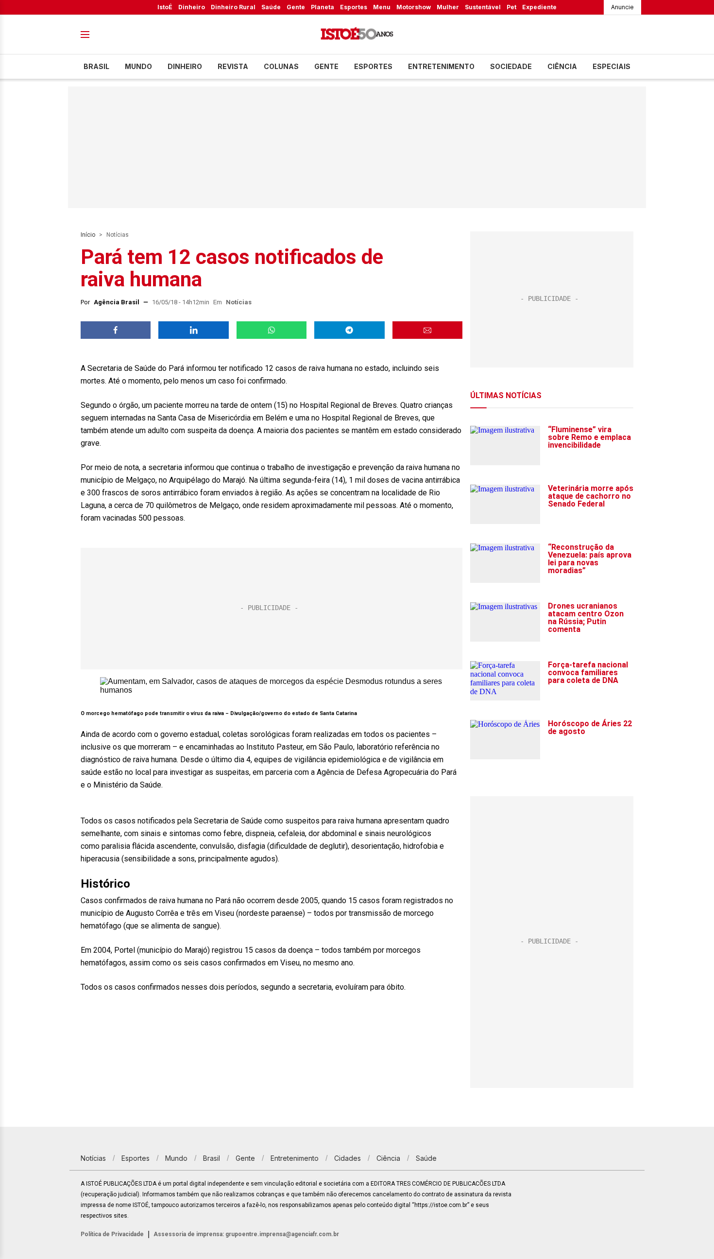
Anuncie (622, 7)
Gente (296, 7)
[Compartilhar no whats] (271, 330)
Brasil (96, 66)
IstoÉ (164, 7)
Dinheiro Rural (233, 7)
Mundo (138, 66)
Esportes (353, 7)
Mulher (448, 7)
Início (88, 234)
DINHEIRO (185, 66)
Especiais (611, 66)
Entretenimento (441, 66)
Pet (511, 7)
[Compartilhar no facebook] (116, 330)
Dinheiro (191, 7)
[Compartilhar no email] (427, 330)
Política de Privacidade (112, 1234)
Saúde (271, 7)
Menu (382, 7)
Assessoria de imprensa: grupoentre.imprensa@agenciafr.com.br (246, 1234)
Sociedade (511, 66)
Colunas (281, 66)
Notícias (117, 234)
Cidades (347, 1158)
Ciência (562, 66)
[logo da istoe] (357, 35)
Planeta (322, 7)
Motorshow (413, 7)
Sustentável (483, 7)
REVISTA (233, 66)
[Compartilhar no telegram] (349, 330)
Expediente (539, 7)
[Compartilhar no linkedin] (193, 330)
